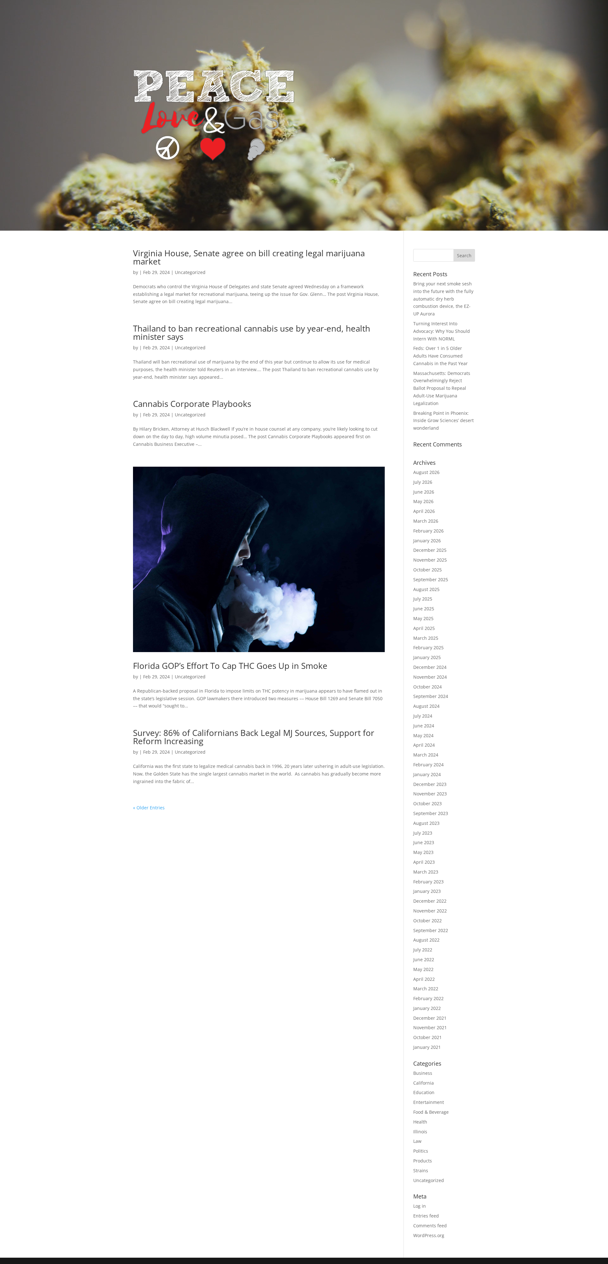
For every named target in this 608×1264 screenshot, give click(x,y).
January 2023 (427, 891)
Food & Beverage (431, 1112)
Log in (419, 1206)
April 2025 (424, 628)
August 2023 (426, 823)
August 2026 (426, 472)
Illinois (420, 1132)
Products (422, 1161)
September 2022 (430, 930)
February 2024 (428, 765)
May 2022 (423, 969)
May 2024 (423, 735)
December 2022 (429, 901)
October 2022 (427, 921)
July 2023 (422, 833)
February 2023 (428, 882)
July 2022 (422, 950)
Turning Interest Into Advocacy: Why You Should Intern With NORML (441, 331)
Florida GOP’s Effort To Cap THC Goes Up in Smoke (230, 665)
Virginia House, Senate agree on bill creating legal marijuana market (249, 257)
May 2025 (423, 618)
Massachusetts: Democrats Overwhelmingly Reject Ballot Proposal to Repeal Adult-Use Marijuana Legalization (441, 388)
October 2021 (427, 1037)
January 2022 (427, 1008)
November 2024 (430, 677)
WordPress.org (428, 1235)
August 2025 (426, 589)
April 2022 (424, 979)
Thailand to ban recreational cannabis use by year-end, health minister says (251, 332)
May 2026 (423, 501)
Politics (420, 1151)
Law (417, 1141)
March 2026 (425, 521)
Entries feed (426, 1216)
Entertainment (428, 1102)
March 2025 (425, 638)
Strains (420, 1170)
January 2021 (427, 1047)
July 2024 (422, 716)
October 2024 (427, 687)
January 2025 (427, 657)
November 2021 (430, 1027)
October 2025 (427, 570)
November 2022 (430, 911)
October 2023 (427, 803)
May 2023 (423, 852)
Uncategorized (190, 272)
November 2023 (430, 794)
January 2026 (427, 541)
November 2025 (430, 560)
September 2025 (430, 579)
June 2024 (423, 726)
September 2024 (430, 696)
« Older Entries (149, 808)
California (423, 1083)
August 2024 (426, 706)
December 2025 (429, 550)
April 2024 (424, 745)
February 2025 (428, 647)
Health (420, 1122)
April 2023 (424, 862)
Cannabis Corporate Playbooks (192, 403)
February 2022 (428, 998)
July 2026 (422, 482)
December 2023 (429, 784)
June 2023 (423, 842)
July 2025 (422, 599)
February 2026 (428, 531)
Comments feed (430, 1226)
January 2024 (427, 774)
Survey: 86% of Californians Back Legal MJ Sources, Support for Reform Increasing (253, 737)
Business (422, 1073)
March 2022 (425, 989)
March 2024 (425, 755)
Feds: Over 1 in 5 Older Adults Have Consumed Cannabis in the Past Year (440, 355)
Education (423, 1092)
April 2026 (424, 511)
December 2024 (429, 667)
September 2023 (430, 813)
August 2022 (426, 940)
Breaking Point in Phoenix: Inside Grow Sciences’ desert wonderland (443, 420)
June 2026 (423, 492)
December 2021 (429, 1018)
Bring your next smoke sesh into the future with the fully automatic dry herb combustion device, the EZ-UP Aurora (443, 299)
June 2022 (423, 959)
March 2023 (425, 872)
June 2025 (423, 609)
